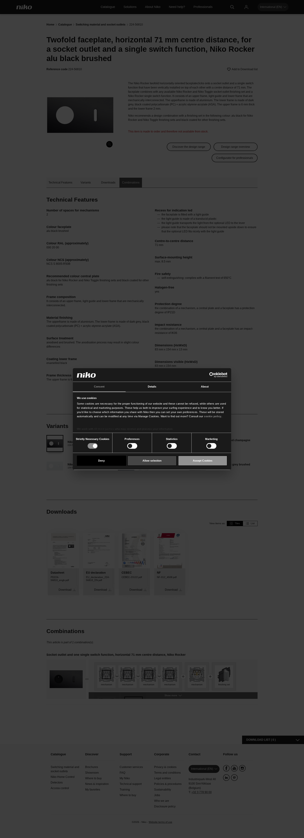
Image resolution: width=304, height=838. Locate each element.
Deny (101, 460)
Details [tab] (152, 386)
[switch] (132, 446)
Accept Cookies (202, 460)
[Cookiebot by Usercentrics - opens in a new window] (212, 374)
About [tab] (205, 386)
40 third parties (104, 428)
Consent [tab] (99, 386)
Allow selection (152, 460)
